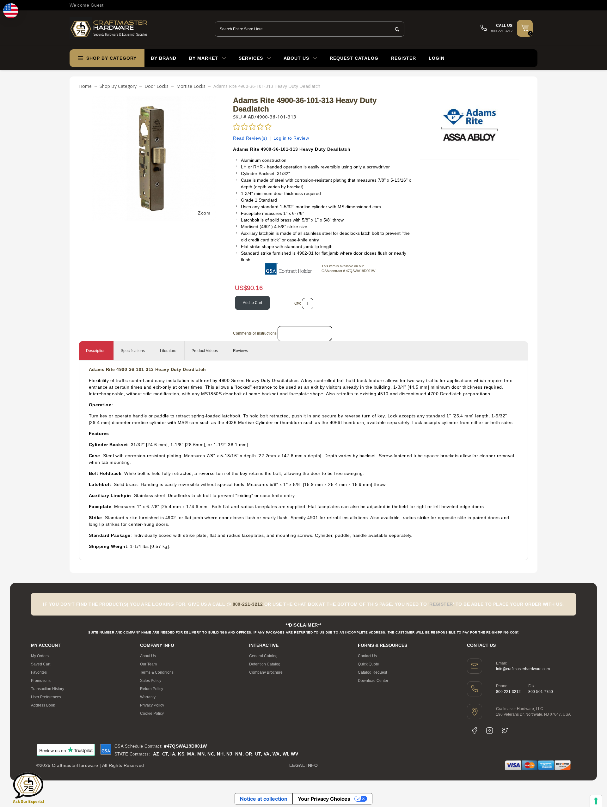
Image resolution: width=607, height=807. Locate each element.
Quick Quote (368, 664)
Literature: (168, 351)
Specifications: (133, 351)
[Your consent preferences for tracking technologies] (596, 801)
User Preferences (46, 697)
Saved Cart (40, 664)
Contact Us (367, 656)
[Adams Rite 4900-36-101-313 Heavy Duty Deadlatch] (154, 99)
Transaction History (47, 689)
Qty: (297, 303)
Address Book (43, 705)
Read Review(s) (250, 138)
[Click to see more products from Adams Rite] (469, 124)
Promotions (41, 680)
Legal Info (303, 765)
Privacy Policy (152, 705)
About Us (148, 656)
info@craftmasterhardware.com (523, 669)
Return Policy (151, 689)
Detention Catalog (264, 664)
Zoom (204, 212)
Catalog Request (372, 672)
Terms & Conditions (157, 672)
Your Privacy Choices (324, 799)
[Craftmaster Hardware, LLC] (109, 28)
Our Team (148, 664)
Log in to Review (291, 138)
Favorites (39, 672)
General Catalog (263, 656)
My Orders (40, 656)
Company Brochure (266, 672)
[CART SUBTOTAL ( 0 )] (525, 28)
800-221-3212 (508, 691)
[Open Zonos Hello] (10, 10)
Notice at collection (263, 799)
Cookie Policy (152, 713)
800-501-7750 (540, 691)
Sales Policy (150, 680)
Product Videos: (205, 351)
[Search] (395, 29)
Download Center (373, 680)
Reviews (240, 351)
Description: (96, 351)
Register (403, 58)
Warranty (148, 697)
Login (437, 58)
